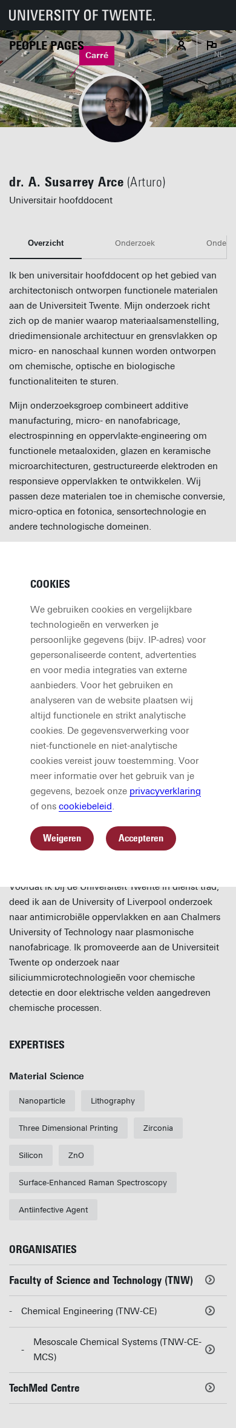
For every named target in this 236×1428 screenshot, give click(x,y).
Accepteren (141, 838)
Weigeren (62, 838)
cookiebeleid (85, 806)
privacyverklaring (165, 791)
